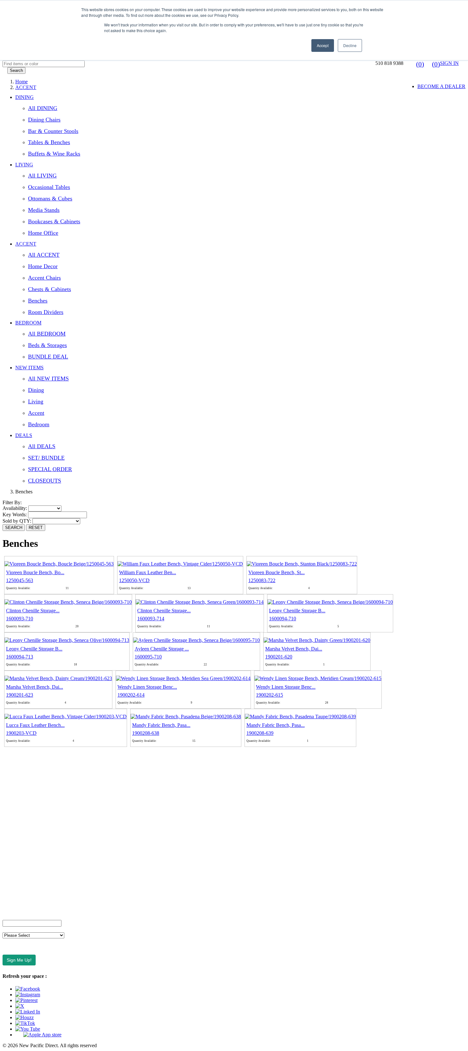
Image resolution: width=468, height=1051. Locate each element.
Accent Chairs (44, 278)
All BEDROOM (47, 334)
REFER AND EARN (25, 852)
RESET (36, 527)
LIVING (24, 164)
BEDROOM (28, 322)
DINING (24, 97)
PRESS (10, 830)
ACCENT (25, 244)
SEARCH (13, 527)
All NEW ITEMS (48, 378)
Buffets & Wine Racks (54, 153)
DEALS (23, 435)
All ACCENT (44, 255)
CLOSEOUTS (44, 480)
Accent (36, 413)
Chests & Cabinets (49, 289)
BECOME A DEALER (441, 86)
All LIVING (42, 175)
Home (21, 81)
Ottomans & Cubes (50, 198)
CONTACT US (19, 765)
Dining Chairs (44, 119)
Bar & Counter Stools (53, 131)
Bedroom (38, 424)
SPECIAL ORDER (50, 469)
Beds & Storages (47, 345)
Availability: (15, 508)
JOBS (9, 819)
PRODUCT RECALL (26, 884)
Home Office (43, 233)
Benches (37, 300)
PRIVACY (14, 863)
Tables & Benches (49, 142)
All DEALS (41, 446)
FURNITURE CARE (25, 906)
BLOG (10, 808)
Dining (36, 390)
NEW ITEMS (29, 367)
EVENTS (13, 798)
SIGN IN (449, 63)
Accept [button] (323, 45)
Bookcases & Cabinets (54, 221)
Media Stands (44, 210)
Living (35, 401)
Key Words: (15, 514)
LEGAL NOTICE (21, 873)
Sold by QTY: (17, 521)
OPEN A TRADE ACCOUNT (34, 787)
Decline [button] (350, 45)
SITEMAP (14, 895)
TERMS (11, 841)
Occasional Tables (49, 187)
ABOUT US (16, 754)
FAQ (8, 776)
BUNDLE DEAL (48, 356)
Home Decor (43, 266)
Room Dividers (45, 312)
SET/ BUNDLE (46, 458)
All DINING (42, 108)
